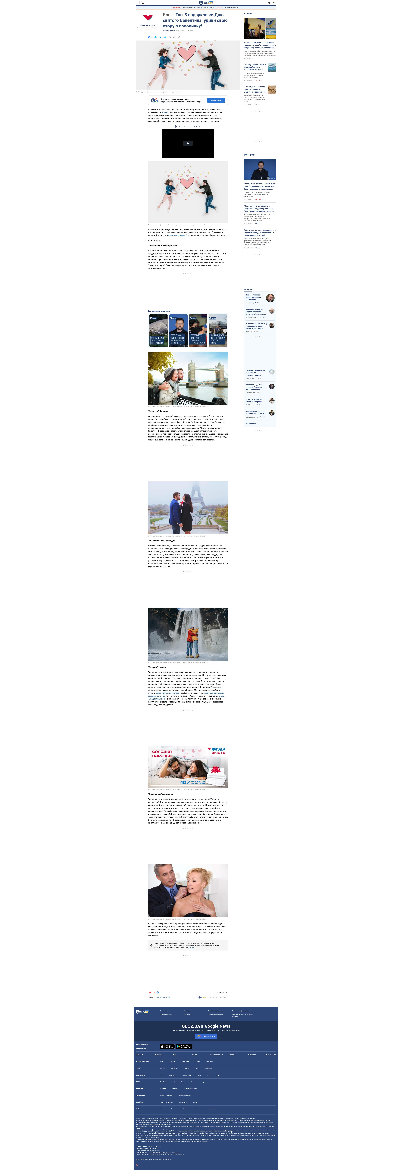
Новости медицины (166, 1102)
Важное (248, 13)
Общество (211, 997)
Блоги (231, 1055)
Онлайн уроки (186, 1075)
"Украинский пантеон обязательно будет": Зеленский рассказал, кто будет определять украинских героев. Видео (259, 186)
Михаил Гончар (250, 332)
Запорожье (185, 1062)
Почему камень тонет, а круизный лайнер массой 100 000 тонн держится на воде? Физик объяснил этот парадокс (255, 67)
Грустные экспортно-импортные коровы (254, 400)
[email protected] (160, 1154)
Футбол (162, 1068)
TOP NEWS (249, 155)
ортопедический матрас (167, 693)
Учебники (172, 1075)
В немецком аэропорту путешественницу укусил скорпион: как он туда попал (255, 89)
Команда (187, 1011)
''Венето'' (166, 112)
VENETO (219, 7)
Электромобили (179, 1082)
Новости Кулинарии (191, 1089)
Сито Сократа (250, 378)
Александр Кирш (251, 393)
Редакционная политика (162, 997)
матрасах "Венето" (178, 235)
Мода (197, 1109)
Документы (188, 1014)
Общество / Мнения (169, 31)
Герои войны (176, 7)
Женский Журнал (211, 1109)
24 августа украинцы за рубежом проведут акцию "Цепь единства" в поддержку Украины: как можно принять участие (260, 45)
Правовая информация (215, 1011)
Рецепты (163, 1089)
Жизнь (194, 1055)
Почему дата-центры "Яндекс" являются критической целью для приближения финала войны (255, 311)
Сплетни (174, 1109)
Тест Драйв (163, 1082)
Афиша (162, 1109)
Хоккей (187, 1068)
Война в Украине (189, 7)
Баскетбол (174, 1068)
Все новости (271, 1055)
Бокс (197, 1068)
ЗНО (208, 1075)
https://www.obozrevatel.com (207, 1118)
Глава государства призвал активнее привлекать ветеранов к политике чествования (257, 194)
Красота (186, 1109)
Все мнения (250, 423)
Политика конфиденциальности (242, 1011)
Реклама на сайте (166, 1014)
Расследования (216, 1055)
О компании (164, 1011)
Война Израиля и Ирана (205, 7)
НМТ (218, 1075)
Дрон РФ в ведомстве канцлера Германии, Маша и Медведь (254, 387)
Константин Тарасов (252, 317)
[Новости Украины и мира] (202, 998)
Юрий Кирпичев (250, 405)
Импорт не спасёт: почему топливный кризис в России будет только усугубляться (256, 326)
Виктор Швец (250, 303)
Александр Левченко (252, 417)
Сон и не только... (148, 25)
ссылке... (193, 947)
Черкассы (209, 1062)
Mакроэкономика (185, 1095)
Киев (161, 1062)
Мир (174, 1055)
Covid (195, 1102)
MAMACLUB (183, 1102)
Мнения (248, 289)
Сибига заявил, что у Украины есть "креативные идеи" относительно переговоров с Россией (260, 233)
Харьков (172, 1062)
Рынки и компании (166, 1095)
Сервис (204, 1082)
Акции (193, 1082)
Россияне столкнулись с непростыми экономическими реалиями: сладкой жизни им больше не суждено (256, 372)
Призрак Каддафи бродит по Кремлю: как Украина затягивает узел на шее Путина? (253, 297)
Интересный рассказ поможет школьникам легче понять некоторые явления (254, 75)
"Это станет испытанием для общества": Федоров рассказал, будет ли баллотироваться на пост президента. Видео (259, 209)
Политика (158, 1055)
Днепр (197, 1062)
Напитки (175, 1089)
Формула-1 (209, 1068)
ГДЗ (161, 1075)
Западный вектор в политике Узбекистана (255, 412)
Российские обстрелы (232, 7)
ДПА (199, 1075)
